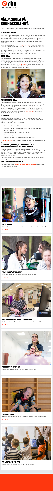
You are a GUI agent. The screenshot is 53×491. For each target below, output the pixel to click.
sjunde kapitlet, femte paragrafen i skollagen (27, 107)
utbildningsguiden (23, 64)
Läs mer (6, 229)
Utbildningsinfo (29, 111)
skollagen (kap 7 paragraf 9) (25, 45)
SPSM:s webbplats (7, 140)
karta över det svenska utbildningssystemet (25, 164)
